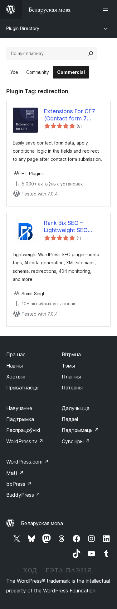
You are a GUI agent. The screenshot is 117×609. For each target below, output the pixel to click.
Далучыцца (76, 408)
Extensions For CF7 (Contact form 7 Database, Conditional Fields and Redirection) (73, 115)
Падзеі (70, 419)
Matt (15, 473)
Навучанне (19, 408)
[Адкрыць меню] (107, 9)
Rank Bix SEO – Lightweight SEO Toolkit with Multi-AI (70, 227)
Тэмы (68, 366)
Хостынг (16, 376)
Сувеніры (76, 441)
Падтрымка (20, 419)
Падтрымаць (80, 430)
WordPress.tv (24, 441)
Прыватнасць (22, 387)
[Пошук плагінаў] (91, 53)
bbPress (19, 484)
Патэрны (72, 387)
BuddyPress (23, 495)
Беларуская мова (42, 523)
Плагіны (71, 376)
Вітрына (71, 354)
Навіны (14, 366)
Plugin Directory (22, 28)
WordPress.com (27, 462)
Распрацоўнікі (23, 430)
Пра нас (16, 354)
